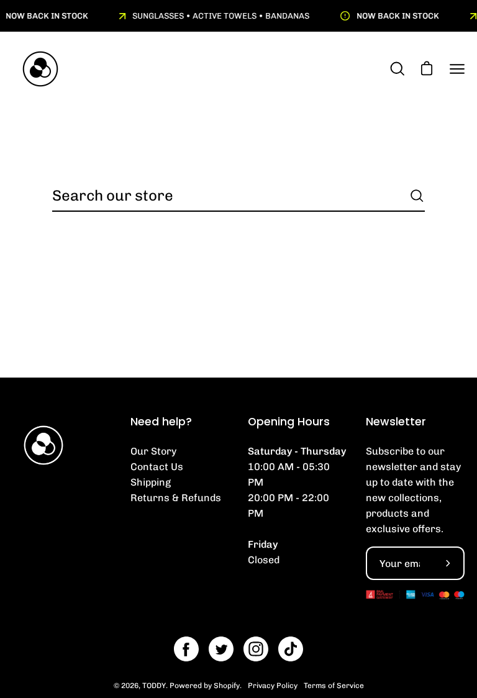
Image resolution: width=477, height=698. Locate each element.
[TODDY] (40, 69)
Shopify (227, 685)
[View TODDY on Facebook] (186, 649)
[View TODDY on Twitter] (221, 649)
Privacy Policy (273, 685)
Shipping (150, 482)
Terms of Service (334, 685)
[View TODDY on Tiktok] (290, 649)
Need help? (161, 421)
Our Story (153, 451)
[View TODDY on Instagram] (255, 649)
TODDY (154, 685)
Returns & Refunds (175, 498)
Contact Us (156, 467)
